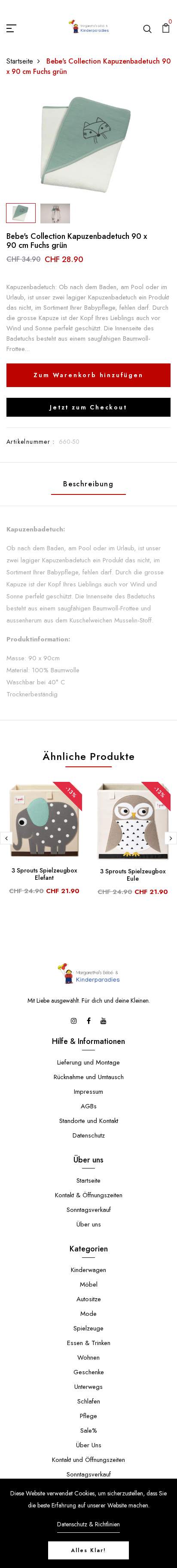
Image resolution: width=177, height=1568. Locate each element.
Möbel (89, 1284)
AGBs (89, 1106)
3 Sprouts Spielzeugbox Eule (133, 875)
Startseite (19, 61)
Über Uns (88, 1445)
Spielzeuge (88, 1328)
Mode (88, 1313)
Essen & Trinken (88, 1343)
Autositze (88, 1299)
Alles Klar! (88, 1550)
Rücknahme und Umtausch (89, 1077)
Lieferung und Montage (88, 1062)
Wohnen (88, 1357)
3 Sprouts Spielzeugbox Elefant (44, 874)
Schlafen (88, 1401)
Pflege (88, 1416)
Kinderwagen (88, 1270)
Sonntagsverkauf (89, 1209)
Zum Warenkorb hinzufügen (88, 375)
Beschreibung (88, 484)
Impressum (88, 1091)
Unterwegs (88, 1386)
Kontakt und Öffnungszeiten (88, 1459)
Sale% (88, 1430)
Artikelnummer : (30, 441)
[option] (88, 144)
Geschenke (88, 1372)
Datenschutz (89, 1135)
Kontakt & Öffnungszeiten (88, 1195)
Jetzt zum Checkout (88, 407)
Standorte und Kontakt (88, 1121)
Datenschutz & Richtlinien (88, 1524)
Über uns (88, 1224)
